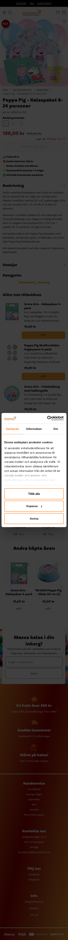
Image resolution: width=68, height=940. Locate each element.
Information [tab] (34, 428)
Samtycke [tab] (12, 428)
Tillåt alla (34, 493)
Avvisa (34, 518)
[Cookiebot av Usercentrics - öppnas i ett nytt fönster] (48, 418)
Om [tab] (55, 428)
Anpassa (32, 506)
